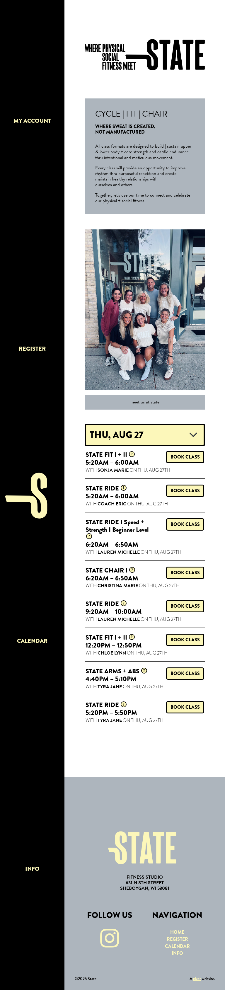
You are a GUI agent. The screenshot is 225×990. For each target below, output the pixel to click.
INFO (32, 869)
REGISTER (32, 349)
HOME (177, 932)
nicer (197, 979)
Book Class (185, 457)
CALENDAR (32, 641)
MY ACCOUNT (32, 121)
